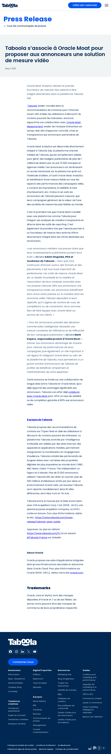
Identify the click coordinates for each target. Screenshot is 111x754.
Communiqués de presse (41, 719)
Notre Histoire (39, 701)
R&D (60, 694)
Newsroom (38, 678)
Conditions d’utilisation (46, 745)
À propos (37, 697)
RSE (34, 705)
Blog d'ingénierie (66, 678)
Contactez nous (23, 662)
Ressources (64, 670)
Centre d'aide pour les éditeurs (67, 721)
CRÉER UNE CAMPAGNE (85, 5)
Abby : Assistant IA (16, 678)
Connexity (12, 691)
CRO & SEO (88, 694)
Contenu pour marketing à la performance (89, 677)
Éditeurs (36, 674)
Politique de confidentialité (67, 749)
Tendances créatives (14, 702)
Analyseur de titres (17, 723)
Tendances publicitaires (14, 709)
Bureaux (37, 713)
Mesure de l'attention (93, 716)
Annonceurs (14, 670)
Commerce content (92, 698)
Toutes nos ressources (63, 684)
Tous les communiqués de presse (26, 26)
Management (39, 725)
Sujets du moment (16, 715)
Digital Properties (42, 670)
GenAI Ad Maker (15, 683)
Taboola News (40, 683)
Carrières (37, 709)
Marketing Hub (64, 674)
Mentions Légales (46, 749)
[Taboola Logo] (10, 5)
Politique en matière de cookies (21, 745)
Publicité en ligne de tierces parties (22, 749)
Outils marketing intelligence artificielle (90, 710)
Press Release (27, 19)
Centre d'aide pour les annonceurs (67, 714)
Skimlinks (37, 687)
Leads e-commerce (92, 702)
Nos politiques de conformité (66, 707)
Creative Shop (15, 687)
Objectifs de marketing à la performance (89, 687)
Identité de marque (67, 690)
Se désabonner (64, 745)
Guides (86, 670)
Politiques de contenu (64, 700)
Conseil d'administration (40, 731)
